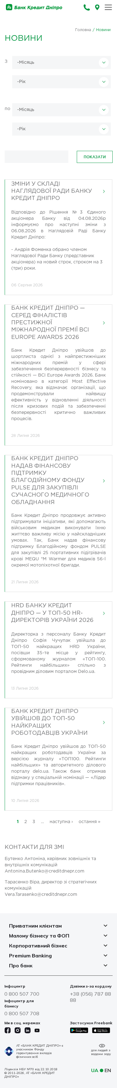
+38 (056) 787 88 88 (90, 997)
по (7, 109)
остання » (89, 822)
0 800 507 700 (21, 994)
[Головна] (34, 7)
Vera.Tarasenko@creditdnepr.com (41, 894)
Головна (83, 30)
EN (108, 1070)
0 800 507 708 (21, 1013)
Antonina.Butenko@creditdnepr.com (44, 871)
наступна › (61, 822)
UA (94, 1070)
